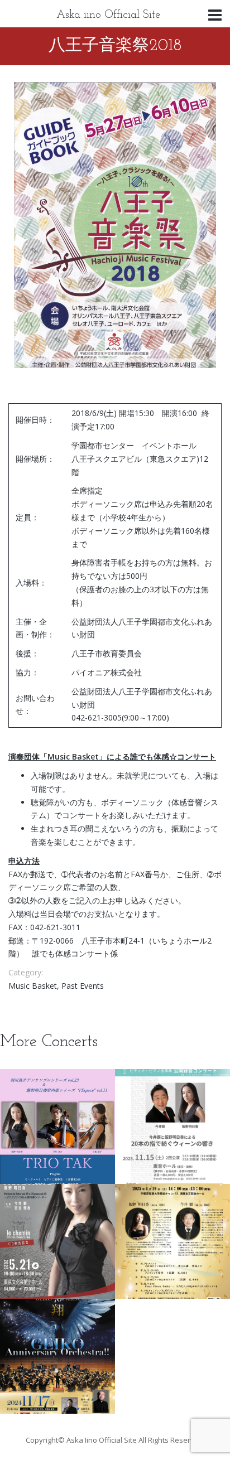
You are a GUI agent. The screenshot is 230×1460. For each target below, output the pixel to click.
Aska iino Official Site (108, 15)
